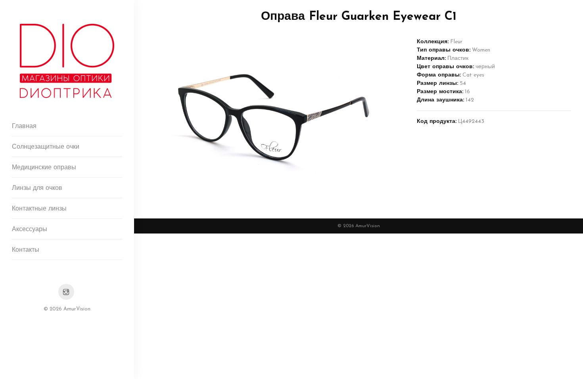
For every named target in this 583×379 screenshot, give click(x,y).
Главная (24, 126)
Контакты (25, 250)
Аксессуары (29, 229)
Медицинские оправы (44, 168)
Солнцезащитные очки (45, 147)
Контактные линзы (39, 209)
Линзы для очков (37, 188)
